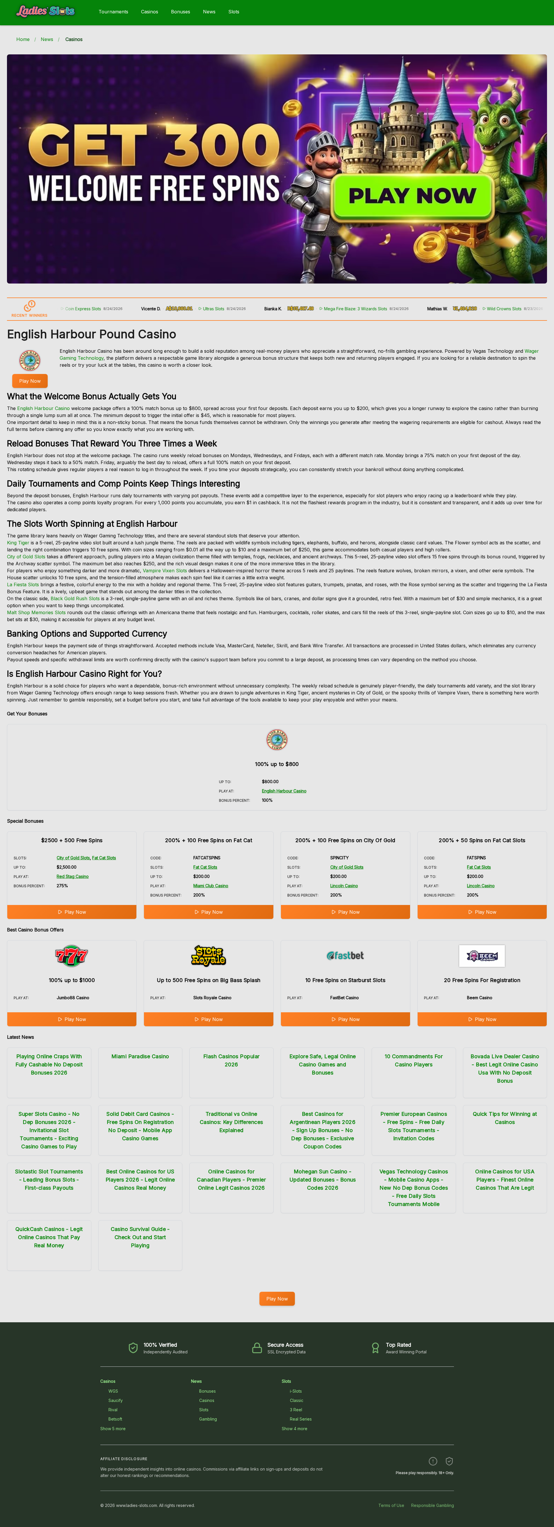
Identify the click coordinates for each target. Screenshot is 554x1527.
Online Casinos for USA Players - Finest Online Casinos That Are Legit (505, 1179)
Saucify (115, 1400)
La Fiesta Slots (23, 584)
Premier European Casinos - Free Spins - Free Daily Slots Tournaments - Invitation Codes (413, 1126)
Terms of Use (391, 1505)
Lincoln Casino (344, 885)
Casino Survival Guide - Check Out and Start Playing (140, 1237)
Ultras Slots (170, 308)
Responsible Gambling (432, 1505)
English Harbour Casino (43, 408)
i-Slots (296, 1391)
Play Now (30, 381)
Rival (112, 1409)
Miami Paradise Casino (140, 1056)
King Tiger (18, 543)
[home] (48, 21)
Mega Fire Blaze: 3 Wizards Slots (312, 308)
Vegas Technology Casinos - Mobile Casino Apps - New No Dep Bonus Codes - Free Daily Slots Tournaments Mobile (414, 1187)
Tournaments (113, 12)
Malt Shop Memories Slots (36, 612)
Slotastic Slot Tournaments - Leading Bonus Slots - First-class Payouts (49, 1179)
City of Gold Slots (26, 557)
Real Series (301, 1418)
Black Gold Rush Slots (75, 598)
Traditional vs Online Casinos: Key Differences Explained (231, 1122)
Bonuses (180, 12)
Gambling (208, 1418)
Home (23, 39)
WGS (113, 1391)
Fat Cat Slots (104, 857)
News (209, 12)
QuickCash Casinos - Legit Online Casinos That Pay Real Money (49, 1237)
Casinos (149, 12)
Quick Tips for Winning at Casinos (505, 1118)
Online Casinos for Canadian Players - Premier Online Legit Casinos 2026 (231, 1179)
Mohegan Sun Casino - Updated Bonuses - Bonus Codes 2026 (322, 1179)
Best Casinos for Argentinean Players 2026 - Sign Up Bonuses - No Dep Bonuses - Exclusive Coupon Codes (322, 1130)
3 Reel (296, 1409)
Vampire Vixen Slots (165, 570)
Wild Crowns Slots (460, 308)
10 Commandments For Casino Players (414, 1060)
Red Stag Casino (73, 876)
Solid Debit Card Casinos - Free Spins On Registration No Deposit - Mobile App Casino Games (140, 1126)
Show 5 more (113, 1428)
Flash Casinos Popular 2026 (231, 1060)
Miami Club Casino (210, 885)
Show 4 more (294, 1428)
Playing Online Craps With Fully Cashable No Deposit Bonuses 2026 (49, 1064)
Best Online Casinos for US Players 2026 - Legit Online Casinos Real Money (140, 1179)
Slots (233, 12)
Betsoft (115, 1418)
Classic (296, 1400)
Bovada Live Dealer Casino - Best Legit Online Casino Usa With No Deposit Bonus (505, 1068)
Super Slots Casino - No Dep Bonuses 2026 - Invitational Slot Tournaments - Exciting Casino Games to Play (49, 1130)
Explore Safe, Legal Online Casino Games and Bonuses (322, 1064)
